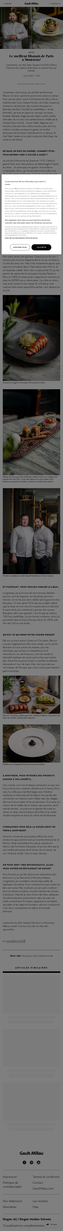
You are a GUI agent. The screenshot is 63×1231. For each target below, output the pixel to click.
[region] (32, 214)
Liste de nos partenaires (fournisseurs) (21, 238)
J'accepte (41, 247)
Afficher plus (20, 247)
